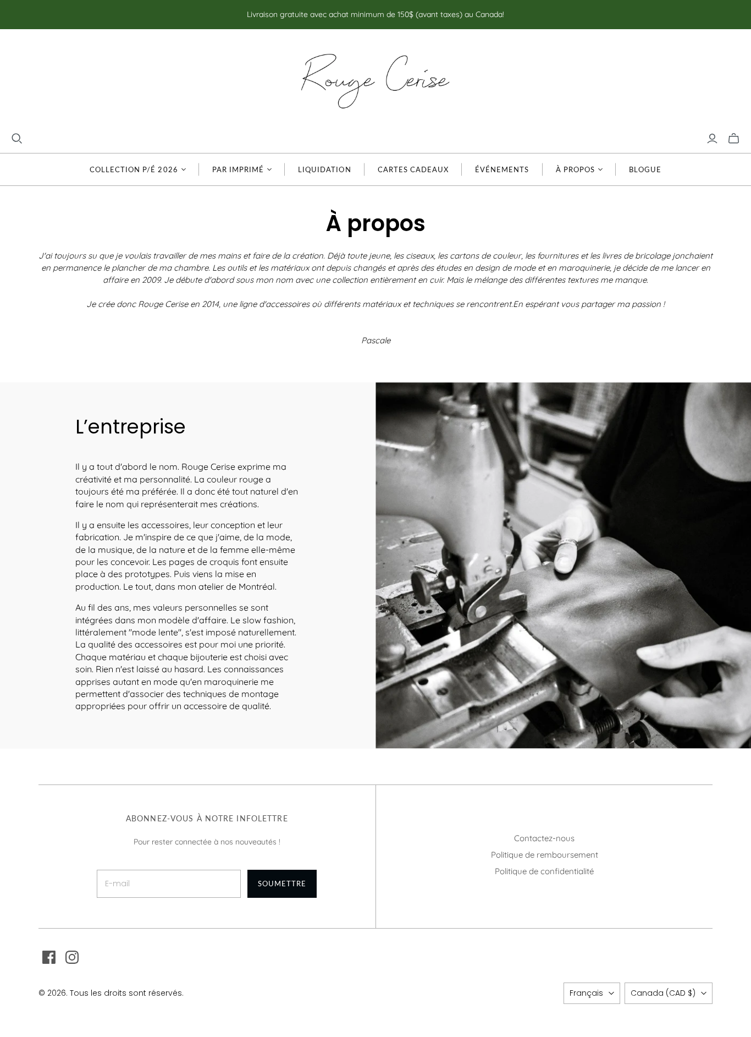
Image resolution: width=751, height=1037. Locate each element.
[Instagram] (72, 957)
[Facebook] (49, 957)
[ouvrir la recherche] (17, 138)
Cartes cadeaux (413, 169)
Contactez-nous (544, 838)
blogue (645, 169)
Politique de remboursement (544, 854)
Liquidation (324, 169)
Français (586, 992)
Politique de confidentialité (544, 871)
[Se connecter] (712, 139)
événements (502, 169)
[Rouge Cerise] (375, 81)
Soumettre (282, 883)
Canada (663, 992)
